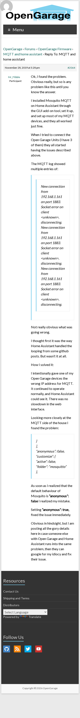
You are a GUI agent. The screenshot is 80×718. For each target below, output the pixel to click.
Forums (30, 49)
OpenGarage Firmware (54, 49)
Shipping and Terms (16, 598)
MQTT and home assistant (22, 54)
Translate (34, 617)
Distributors (11, 605)
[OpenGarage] (40, 12)
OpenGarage (12, 49)
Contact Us (11, 591)
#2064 (71, 67)
